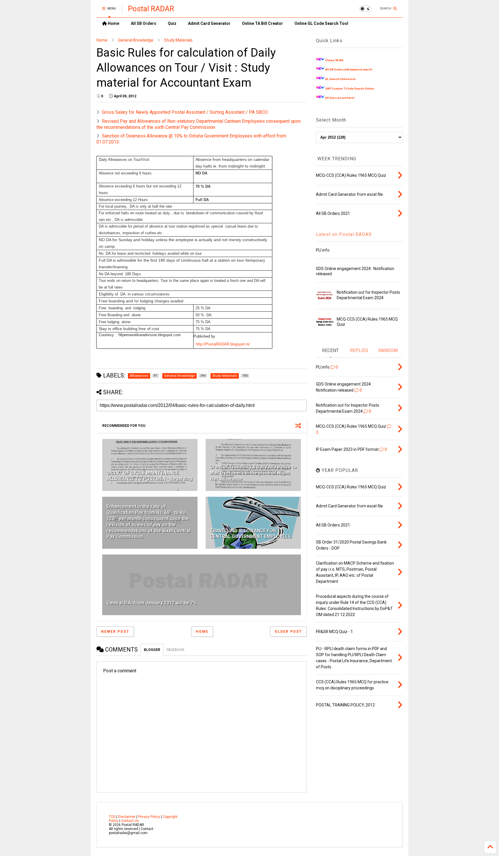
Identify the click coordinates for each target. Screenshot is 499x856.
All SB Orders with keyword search (348, 69)
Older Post (288, 632)
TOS (112, 817)
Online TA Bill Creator (262, 23)
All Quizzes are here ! (340, 97)
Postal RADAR (151, 8)
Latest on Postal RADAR (344, 234)
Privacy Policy (149, 817)
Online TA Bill (334, 60)
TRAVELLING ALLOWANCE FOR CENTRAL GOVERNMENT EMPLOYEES (250, 533)
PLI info (322, 250)
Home (113, 23)
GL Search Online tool (340, 79)
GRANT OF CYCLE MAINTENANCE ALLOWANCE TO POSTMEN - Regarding (149, 476)
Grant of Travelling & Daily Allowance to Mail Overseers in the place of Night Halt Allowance (253, 473)
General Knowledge (135, 40)
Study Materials (178, 40)
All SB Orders (143, 23)
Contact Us (130, 821)
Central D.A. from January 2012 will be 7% (152, 603)
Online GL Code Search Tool (321, 23)
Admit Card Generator (209, 23)
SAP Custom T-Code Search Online (349, 88)
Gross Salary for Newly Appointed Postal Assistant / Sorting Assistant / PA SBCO (185, 112)
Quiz (172, 23)
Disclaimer (126, 817)
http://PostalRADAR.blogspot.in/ (223, 344)
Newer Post (115, 632)
